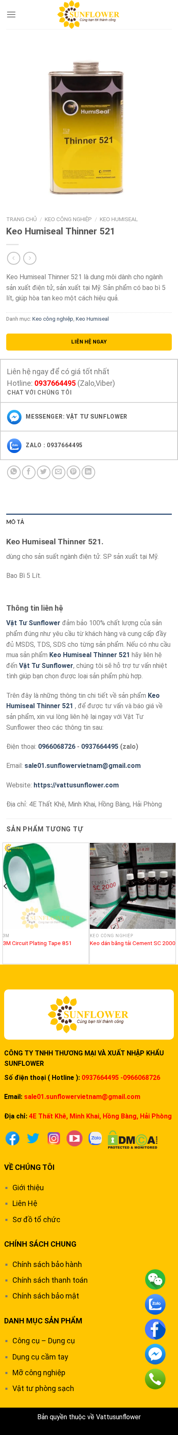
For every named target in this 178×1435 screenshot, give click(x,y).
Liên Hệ (24, 1203)
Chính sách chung (40, 1244)
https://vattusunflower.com (76, 785)
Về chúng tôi (29, 1167)
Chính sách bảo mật (45, 1295)
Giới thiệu (28, 1187)
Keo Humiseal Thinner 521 (89, 655)
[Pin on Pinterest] (73, 472)
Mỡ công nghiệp (38, 1372)
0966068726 (56, 746)
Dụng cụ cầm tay (40, 1356)
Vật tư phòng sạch (43, 1388)
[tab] (89, 522)
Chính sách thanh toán (50, 1280)
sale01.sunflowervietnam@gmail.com (82, 766)
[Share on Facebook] (29, 472)
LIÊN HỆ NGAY (89, 342)
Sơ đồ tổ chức (36, 1219)
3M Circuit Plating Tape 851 (37, 943)
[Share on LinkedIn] (88, 472)
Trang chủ (21, 219)
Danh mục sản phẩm (43, 1320)
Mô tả (15, 522)
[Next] (172, 903)
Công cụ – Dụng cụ (43, 1340)
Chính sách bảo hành (47, 1264)
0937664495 (55, 383)
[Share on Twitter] (44, 472)
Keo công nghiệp (68, 219)
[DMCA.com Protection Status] (133, 1139)
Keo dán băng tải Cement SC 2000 (133, 943)
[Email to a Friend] (58, 472)
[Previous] (6, 903)
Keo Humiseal (119, 219)
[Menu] (11, 14)
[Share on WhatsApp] (14, 472)
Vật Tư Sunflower (33, 623)
